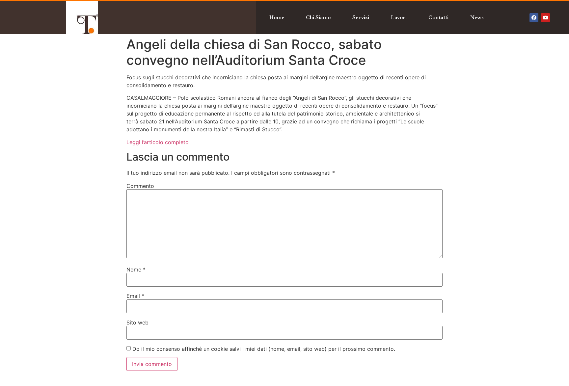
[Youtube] (545, 17)
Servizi (360, 17)
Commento (140, 186)
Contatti (438, 17)
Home (276, 17)
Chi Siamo (318, 17)
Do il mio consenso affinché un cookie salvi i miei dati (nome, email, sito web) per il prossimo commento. (263, 348)
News (477, 17)
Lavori (399, 17)
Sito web (137, 322)
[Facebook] (533, 17)
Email (135, 295)
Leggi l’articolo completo (157, 142)
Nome (136, 269)
